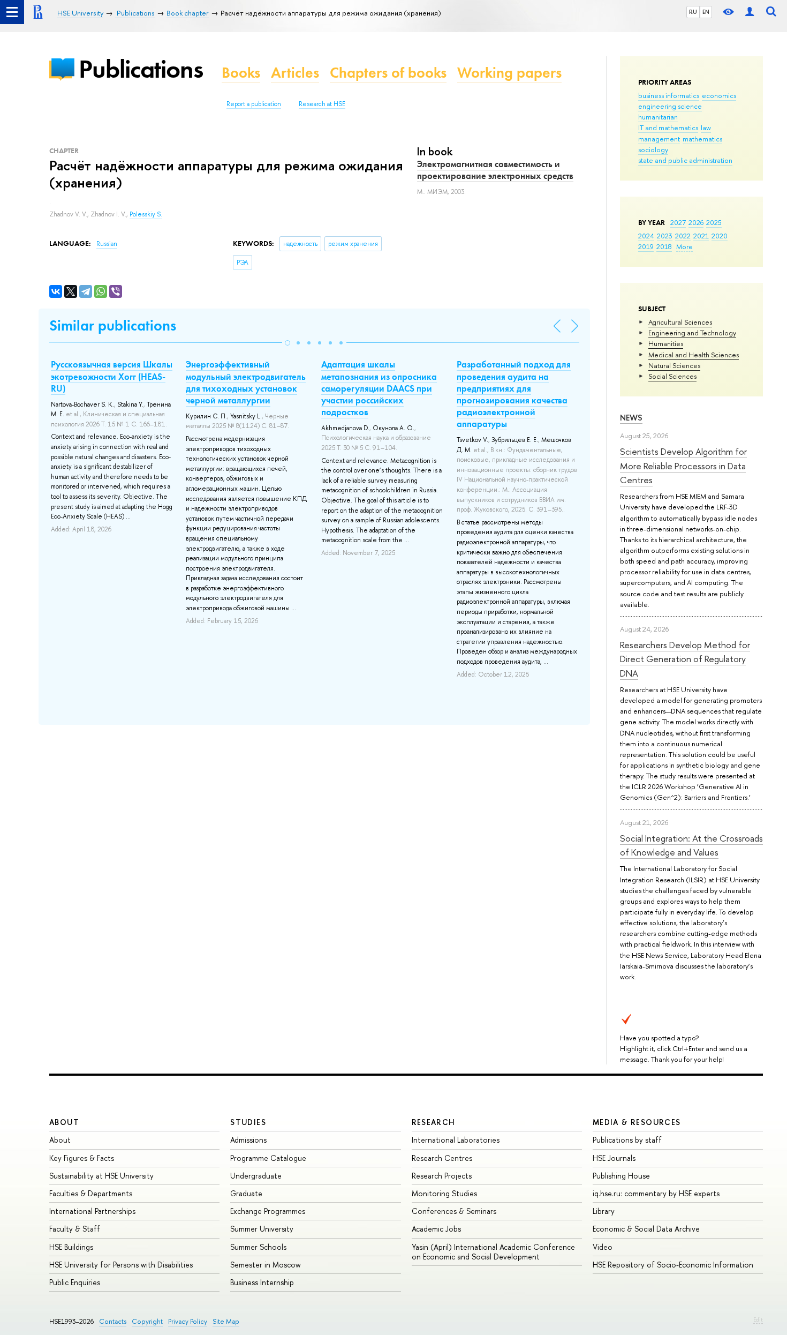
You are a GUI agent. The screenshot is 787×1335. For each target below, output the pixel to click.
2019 (646, 246)
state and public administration (685, 160)
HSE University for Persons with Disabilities (121, 1264)
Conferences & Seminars (454, 1211)
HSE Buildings (71, 1247)
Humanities (665, 343)
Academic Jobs (436, 1229)
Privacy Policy (187, 1321)
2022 (683, 236)
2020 (720, 236)
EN (705, 12)
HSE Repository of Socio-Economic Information (673, 1264)
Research (434, 1122)
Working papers (509, 72)
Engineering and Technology (692, 333)
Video (602, 1247)
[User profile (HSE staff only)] (749, 12)
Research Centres (442, 1158)
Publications (141, 68)
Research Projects (442, 1176)
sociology (653, 149)
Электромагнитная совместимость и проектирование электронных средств (495, 170)
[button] (287, 343)
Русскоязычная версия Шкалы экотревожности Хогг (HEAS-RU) (111, 376)
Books (241, 72)
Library (604, 1211)
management (659, 139)
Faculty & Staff (74, 1229)
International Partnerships (92, 1211)
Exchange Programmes (267, 1211)
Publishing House (621, 1176)
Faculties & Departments (90, 1193)
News (631, 417)
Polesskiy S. (146, 214)
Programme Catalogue (268, 1158)
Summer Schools (258, 1247)
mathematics (702, 139)
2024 (646, 236)
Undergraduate (256, 1176)
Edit (758, 1319)
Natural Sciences (674, 365)
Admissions (248, 1140)
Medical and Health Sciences (693, 354)
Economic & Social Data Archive (646, 1229)
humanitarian (658, 117)
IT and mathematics (668, 127)
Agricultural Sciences (680, 322)
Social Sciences (672, 376)
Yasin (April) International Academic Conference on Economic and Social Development (493, 1252)
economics (719, 95)
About (64, 1122)
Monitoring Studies (444, 1193)
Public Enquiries (74, 1282)
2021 (701, 236)
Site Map (226, 1321)
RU (693, 12)
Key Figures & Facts (81, 1158)
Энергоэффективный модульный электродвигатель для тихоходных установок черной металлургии (246, 382)
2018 (664, 246)
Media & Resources (637, 1122)
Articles (295, 72)
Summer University (261, 1229)
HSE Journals (614, 1158)
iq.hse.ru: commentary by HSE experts (656, 1193)
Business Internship (262, 1282)
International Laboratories (456, 1140)
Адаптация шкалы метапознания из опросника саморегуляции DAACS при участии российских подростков (379, 387)
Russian (106, 243)
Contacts (112, 1321)
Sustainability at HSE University (101, 1176)
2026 (695, 222)
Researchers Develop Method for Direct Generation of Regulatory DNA (685, 659)
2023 (664, 236)
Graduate (246, 1193)
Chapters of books (388, 72)
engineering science (670, 106)
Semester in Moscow (265, 1264)
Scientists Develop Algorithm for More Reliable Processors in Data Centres (683, 465)
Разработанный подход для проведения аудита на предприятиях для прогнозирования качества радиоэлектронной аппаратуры (514, 393)
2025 (714, 222)
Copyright (147, 1321)
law (706, 127)
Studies (248, 1122)
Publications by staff (627, 1140)
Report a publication (253, 104)
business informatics (668, 95)
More (684, 246)
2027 (678, 222)
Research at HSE (322, 104)
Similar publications (112, 325)
